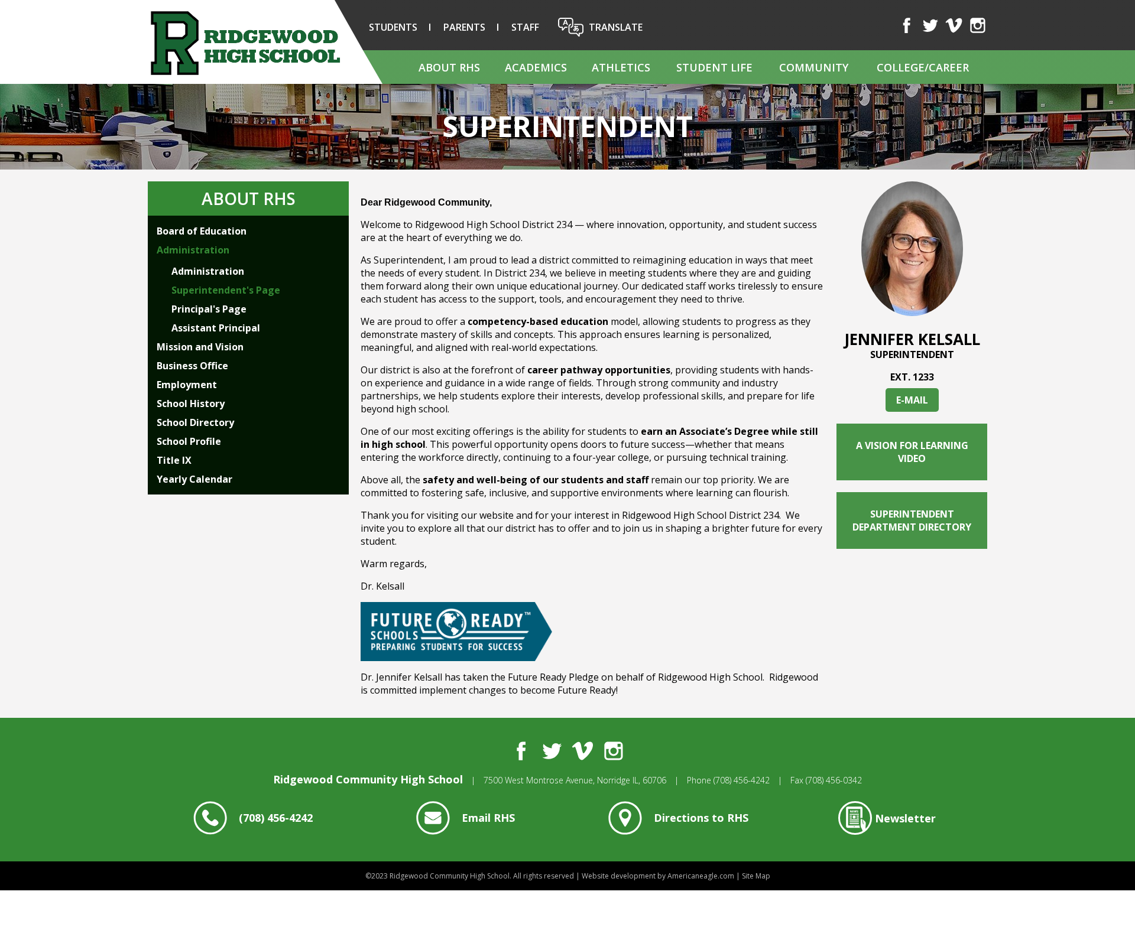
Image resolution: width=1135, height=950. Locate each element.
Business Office (192, 365)
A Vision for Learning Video (912, 452)
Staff (525, 27)
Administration (193, 249)
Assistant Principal (215, 327)
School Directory (195, 422)
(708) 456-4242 (742, 780)
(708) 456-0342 (834, 780)
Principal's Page (209, 308)
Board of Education (202, 231)
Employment (187, 384)
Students (393, 27)
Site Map (756, 876)
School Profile (189, 441)
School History (191, 403)
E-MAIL (912, 399)
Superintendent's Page (225, 290)
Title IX (174, 460)
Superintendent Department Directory (911, 520)
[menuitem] (449, 67)
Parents (464, 27)
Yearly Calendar (194, 479)
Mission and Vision (200, 346)
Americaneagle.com (700, 876)
